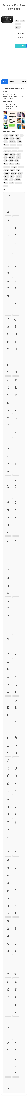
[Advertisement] (14, 63)
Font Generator (17, 81)
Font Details (4, 81)
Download (21, 45)
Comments (23, 81)
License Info (11, 81)
